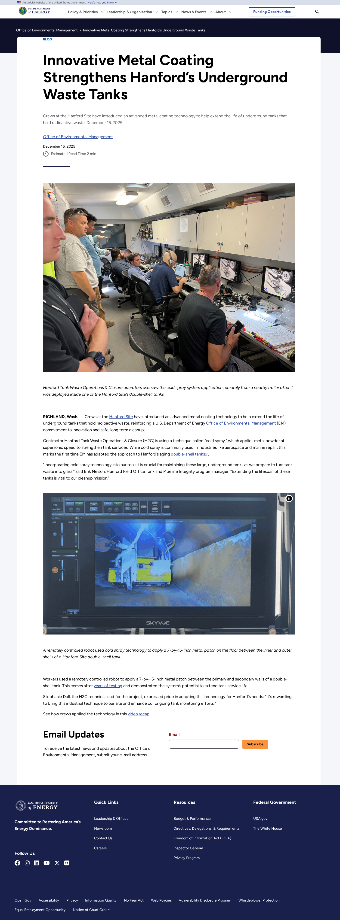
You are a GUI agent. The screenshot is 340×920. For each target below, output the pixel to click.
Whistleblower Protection (259, 900)
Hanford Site (121, 416)
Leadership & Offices (111, 818)
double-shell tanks (188, 454)
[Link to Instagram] (27, 863)
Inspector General (188, 848)
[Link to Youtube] (46, 863)
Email (174, 734)
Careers (100, 848)
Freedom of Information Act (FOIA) (202, 838)
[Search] (317, 11)
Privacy (72, 900)
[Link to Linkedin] (36, 863)
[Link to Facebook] (17, 863)
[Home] (34, 13)
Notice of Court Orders (91, 910)
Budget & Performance (192, 818)
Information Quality (101, 900)
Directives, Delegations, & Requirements (206, 828)
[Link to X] (57, 863)
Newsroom (103, 828)
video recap (138, 714)
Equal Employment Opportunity (40, 910)
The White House (267, 828)
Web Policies (161, 900)
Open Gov (23, 900)
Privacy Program (187, 858)
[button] (289, 498)
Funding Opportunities (272, 11)
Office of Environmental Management (78, 136)
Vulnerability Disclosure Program (205, 900)
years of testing (108, 685)
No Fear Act (134, 900)
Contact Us (103, 838)
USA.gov (260, 818)
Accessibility (49, 900)
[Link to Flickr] (66, 863)
